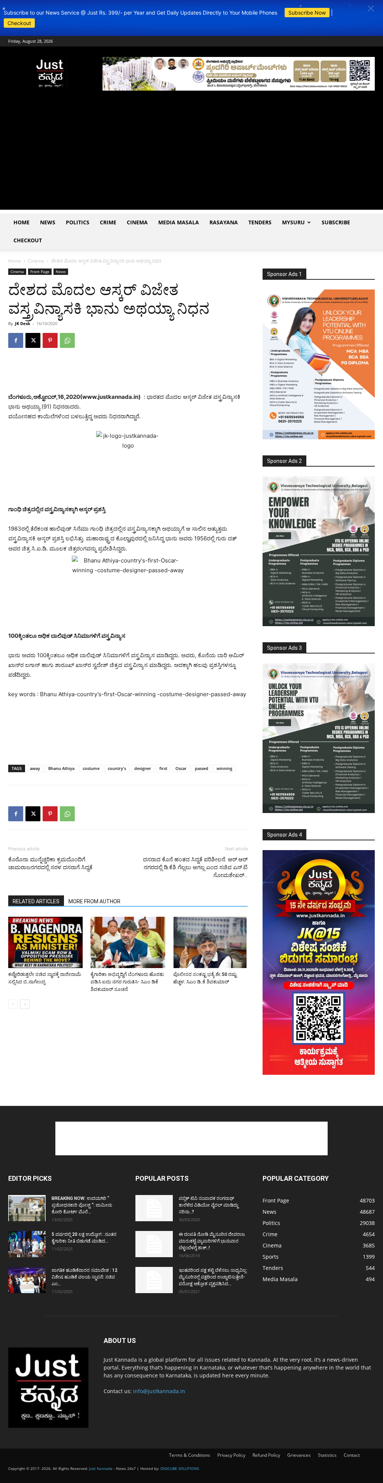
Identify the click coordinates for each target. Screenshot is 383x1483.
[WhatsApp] (67, 340)
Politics (77, 222)
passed (201, 768)
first (163, 768)
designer (142, 768)
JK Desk (22, 323)
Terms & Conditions (189, 1455)
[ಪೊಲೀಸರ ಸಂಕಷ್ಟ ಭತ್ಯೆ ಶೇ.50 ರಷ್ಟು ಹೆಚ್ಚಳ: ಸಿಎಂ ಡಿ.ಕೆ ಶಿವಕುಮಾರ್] (210, 942)
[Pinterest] (50, 340)
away (35, 768)
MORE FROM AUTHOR (94, 901)
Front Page (39, 271)
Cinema (137, 222)
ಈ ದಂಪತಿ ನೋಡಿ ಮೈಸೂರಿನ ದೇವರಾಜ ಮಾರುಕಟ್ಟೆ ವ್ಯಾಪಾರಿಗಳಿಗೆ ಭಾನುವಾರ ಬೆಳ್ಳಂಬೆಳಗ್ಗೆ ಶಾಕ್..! (212, 1241)
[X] (32, 340)
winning (224, 768)
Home (21, 222)
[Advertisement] (191, 157)
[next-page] (25, 1004)
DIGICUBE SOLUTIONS (179, 1468)
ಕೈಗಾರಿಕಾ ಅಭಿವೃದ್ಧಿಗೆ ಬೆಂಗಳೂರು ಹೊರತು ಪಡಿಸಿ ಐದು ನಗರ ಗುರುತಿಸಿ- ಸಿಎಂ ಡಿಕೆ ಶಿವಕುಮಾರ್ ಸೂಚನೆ (127, 981)
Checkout (19, 23)
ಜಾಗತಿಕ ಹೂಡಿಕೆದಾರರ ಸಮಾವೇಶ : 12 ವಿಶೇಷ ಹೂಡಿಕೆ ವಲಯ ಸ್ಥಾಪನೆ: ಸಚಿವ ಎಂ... (84, 1277)
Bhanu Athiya (61, 768)
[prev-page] (13, 1004)
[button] (371, 8)
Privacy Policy (231, 1455)
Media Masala (178, 222)
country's (117, 768)
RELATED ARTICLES (36, 901)
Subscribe (336, 222)
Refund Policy (266, 1455)
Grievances (299, 1455)
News (47, 222)
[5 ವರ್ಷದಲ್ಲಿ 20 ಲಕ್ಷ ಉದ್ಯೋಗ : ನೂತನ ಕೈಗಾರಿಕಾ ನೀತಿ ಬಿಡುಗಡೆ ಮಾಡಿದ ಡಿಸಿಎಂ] (27, 1244)
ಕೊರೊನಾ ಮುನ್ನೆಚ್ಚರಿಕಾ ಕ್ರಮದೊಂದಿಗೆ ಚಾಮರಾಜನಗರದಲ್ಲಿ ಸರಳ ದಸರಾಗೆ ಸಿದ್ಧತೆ (50, 863)
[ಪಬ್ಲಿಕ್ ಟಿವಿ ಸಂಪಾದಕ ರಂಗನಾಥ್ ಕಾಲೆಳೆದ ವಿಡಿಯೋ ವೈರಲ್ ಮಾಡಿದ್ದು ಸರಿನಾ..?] (154, 1208)
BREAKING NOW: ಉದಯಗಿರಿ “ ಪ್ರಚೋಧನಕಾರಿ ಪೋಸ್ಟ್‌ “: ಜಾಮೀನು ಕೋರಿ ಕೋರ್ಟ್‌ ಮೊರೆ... (82, 1205)
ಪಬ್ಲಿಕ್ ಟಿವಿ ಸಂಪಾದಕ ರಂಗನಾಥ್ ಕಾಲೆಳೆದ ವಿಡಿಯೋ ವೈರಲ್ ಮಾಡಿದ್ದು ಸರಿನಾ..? (208, 1205)
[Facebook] (15, 340)
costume (91, 768)
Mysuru (293, 222)
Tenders (260, 222)
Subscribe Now (307, 12)
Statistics (327, 1455)
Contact (352, 1455)
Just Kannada (101, 1468)
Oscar (181, 768)
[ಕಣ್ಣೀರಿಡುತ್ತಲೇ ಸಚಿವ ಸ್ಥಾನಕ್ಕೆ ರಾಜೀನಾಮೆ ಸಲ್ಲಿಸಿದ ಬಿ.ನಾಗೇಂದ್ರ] (45, 942)
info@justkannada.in (159, 1391)
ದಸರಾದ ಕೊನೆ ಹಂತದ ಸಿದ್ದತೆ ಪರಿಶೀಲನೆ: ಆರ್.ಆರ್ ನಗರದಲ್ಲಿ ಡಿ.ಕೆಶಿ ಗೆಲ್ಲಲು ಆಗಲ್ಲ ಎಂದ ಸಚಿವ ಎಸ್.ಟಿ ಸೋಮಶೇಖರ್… (195, 867)
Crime (108, 222)
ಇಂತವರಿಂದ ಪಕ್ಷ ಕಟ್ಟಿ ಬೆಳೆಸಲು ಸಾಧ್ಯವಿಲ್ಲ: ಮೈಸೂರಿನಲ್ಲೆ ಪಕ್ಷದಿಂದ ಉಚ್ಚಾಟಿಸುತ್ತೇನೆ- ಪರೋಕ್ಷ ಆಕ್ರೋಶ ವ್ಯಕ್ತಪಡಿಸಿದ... (213, 1277)
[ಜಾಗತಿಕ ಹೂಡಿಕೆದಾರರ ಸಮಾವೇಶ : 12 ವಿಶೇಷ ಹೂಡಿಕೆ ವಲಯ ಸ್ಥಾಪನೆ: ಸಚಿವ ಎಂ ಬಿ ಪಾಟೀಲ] (27, 1280)
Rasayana (223, 222)
